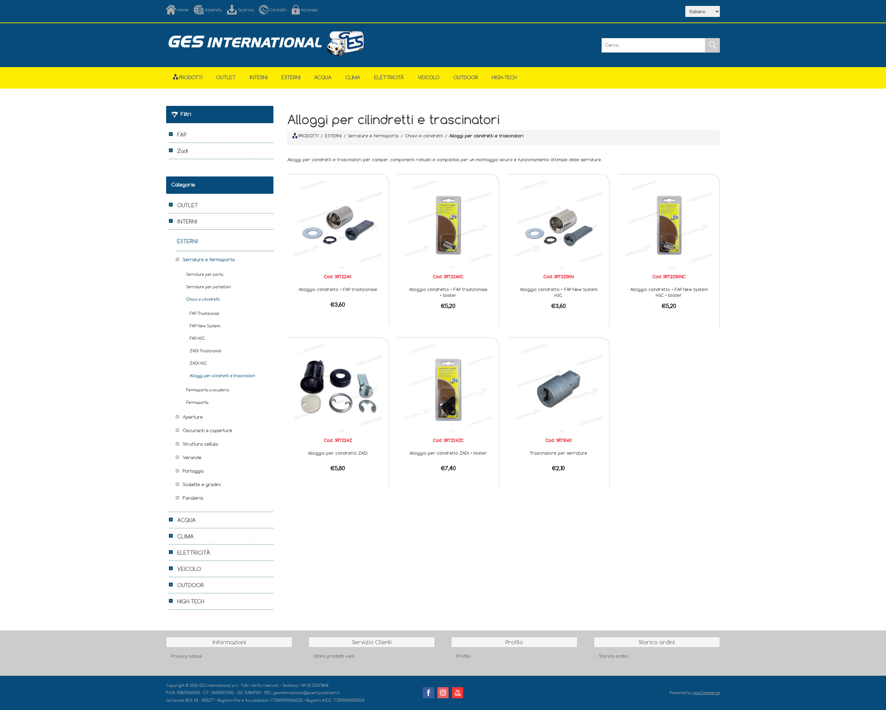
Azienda (213, 9)
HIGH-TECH (504, 77)
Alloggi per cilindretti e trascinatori (222, 375)
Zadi (182, 150)
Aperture (193, 417)
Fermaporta (197, 402)
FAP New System (205, 325)
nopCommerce (706, 692)
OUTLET (226, 77)
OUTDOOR (465, 77)
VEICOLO (429, 77)
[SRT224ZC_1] (448, 388)
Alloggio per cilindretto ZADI (338, 453)
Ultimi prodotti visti (334, 656)
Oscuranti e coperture (207, 430)
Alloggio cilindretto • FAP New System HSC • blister (669, 292)
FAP (182, 134)
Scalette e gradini (202, 484)
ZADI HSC (198, 363)
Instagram (443, 692)
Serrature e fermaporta (209, 259)
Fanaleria (193, 498)
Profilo (463, 656)
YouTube (457, 692)
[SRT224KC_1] (448, 224)
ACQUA (323, 77)
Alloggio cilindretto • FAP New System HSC (558, 292)
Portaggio (193, 471)
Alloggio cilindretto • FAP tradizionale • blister (448, 292)
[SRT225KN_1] (558, 224)
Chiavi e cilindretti (203, 299)
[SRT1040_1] (558, 388)
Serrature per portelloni (208, 286)
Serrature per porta (204, 274)
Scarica (246, 9)
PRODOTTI (308, 135)
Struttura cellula (200, 444)
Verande (192, 457)
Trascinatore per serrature (558, 453)
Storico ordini (613, 656)
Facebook (428, 692)
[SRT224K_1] (337, 224)
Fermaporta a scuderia (207, 389)
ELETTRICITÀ (389, 77)
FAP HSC (197, 338)
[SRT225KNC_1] (669, 224)
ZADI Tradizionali (206, 350)
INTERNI (259, 77)
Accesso (309, 9)
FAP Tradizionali (204, 313)
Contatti (278, 9)
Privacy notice (186, 656)
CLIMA (352, 77)
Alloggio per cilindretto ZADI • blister (448, 453)
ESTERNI (290, 77)
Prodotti (190, 77)
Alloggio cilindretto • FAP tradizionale (338, 289)
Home (183, 9)
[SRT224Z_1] (337, 388)
